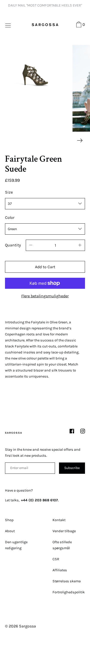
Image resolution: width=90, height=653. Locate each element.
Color (9, 217)
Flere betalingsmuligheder (45, 296)
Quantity (13, 245)
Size (9, 192)
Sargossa (27, 626)
